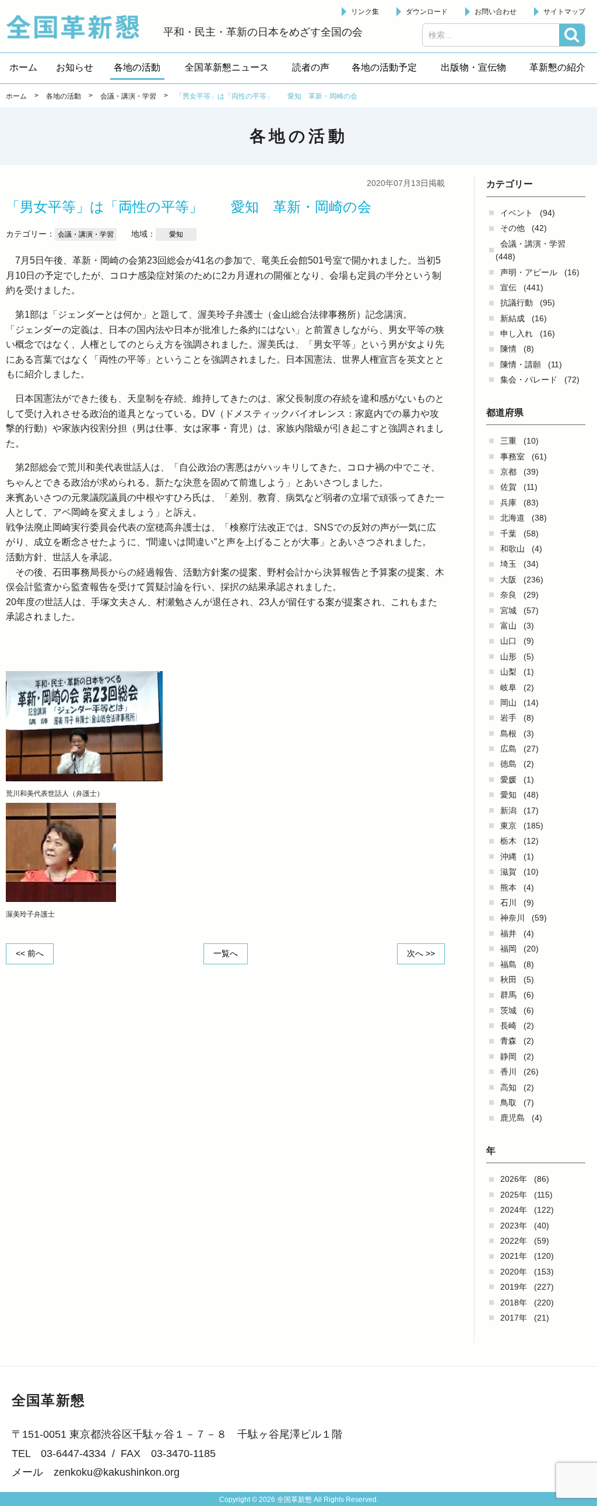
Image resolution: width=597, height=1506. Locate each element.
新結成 (512, 318)
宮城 (508, 610)
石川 (508, 902)
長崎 (508, 1025)
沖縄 (508, 856)
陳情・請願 (520, 364)
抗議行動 (516, 302)
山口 (508, 640)
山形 (508, 656)
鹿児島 (512, 1117)
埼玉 (508, 563)
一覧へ (225, 953)
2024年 (513, 1209)
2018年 (513, 1302)
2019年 (513, 1286)
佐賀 (508, 487)
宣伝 (508, 287)
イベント (516, 212)
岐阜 (508, 687)
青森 (508, 1040)
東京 (508, 825)
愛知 (508, 794)
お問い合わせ (496, 12)
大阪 (508, 579)
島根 (508, 733)
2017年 (513, 1317)
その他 (512, 228)
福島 (508, 964)
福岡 (508, 948)
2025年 (513, 1194)
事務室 (512, 456)
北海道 (512, 517)
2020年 (513, 1271)
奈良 (508, 594)
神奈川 (512, 917)
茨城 (508, 1010)
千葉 (508, 533)
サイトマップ (564, 12)
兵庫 (508, 502)
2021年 (513, 1256)
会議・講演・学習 (533, 243)
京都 (508, 471)
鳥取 (508, 1102)
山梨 (508, 671)
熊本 (508, 887)
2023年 (513, 1225)
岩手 (508, 717)
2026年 (513, 1179)
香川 (508, 1071)
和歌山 (512, 548)
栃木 (508, 840)
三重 (508, 440)
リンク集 (365, 12)
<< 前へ (30, 953)
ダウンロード (427, 12)
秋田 (508, 979)
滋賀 (508, 871)
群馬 (508, 994)
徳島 (508, 763)
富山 (508, 625)
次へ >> (421, 953)
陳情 (508, 348)
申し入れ (516, 333)
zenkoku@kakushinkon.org (117, 1472)
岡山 (508, 702)
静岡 (508, 1056)
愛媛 (508, 779)
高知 (508, 1087)
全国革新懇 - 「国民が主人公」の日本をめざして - (79, 27)
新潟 (508, 810)
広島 (508, 748)
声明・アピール (528, 272)
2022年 (513, 1240)
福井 (508, 933)
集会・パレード (528, 379)
